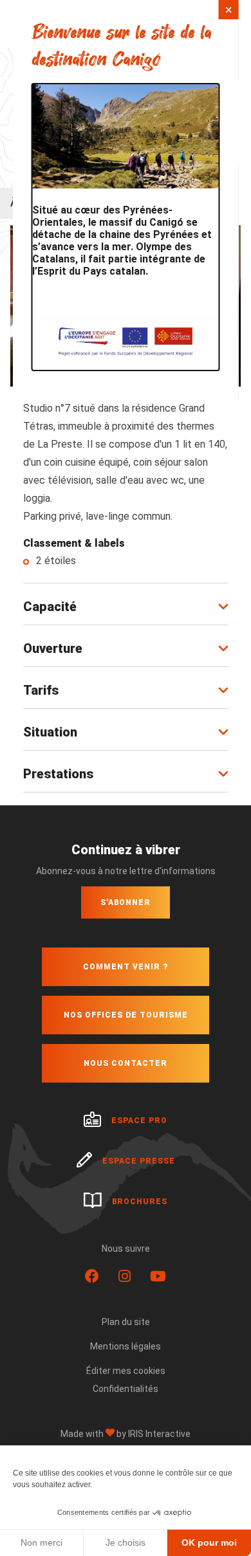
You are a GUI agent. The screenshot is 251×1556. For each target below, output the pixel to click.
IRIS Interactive (159, 1434)
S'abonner (125, 902)
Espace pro (139, 1120)
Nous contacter (125, 1063)
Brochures (139, 1201)
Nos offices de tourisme (126, 1015)
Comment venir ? (125, 966)
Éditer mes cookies (125, 1371)
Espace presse (138, 1161)
